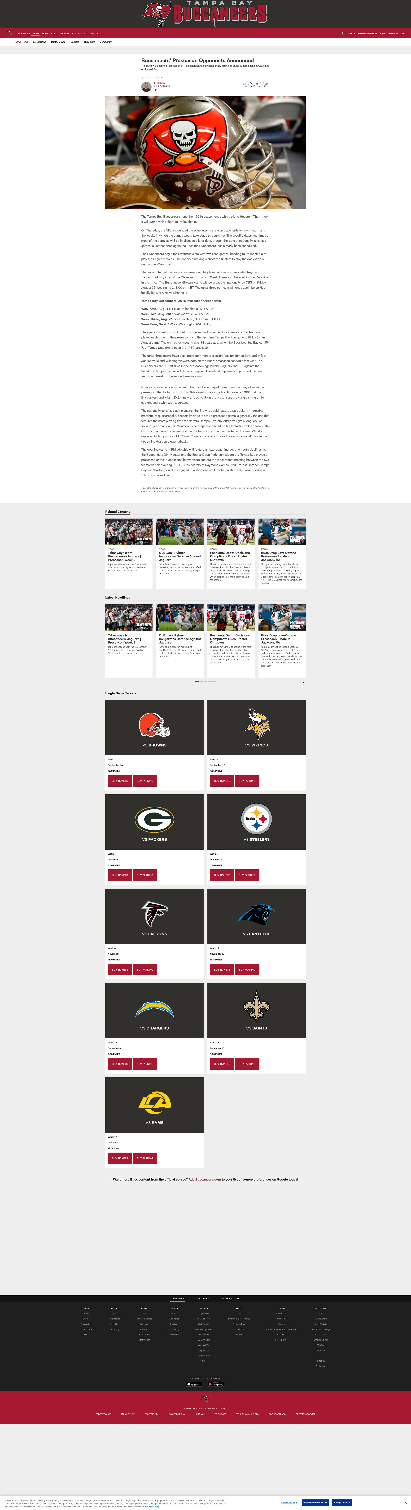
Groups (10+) (203, 1345)
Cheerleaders (173, 1334)
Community (114, 1329)
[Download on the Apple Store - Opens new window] (194, 1384)
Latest (114, 1313)
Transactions (86, 1324)
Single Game (203, 1313)
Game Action (173, 1319)
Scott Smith (159, 83)
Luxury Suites (204, 1340)
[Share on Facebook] (246, 85)
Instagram (321, 1361)
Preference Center (305, 1414)
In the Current (144, 1340)
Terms (203, 1361)
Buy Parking (145, 780)
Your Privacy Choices (247, 1414)
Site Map (200, 1414)
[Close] (405, 1502)
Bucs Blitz (114, 1324)
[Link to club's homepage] (9, 33)
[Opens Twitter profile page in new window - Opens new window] (156, 90)
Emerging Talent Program (239, 1319)
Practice (173, 1324)
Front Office (87, 1329)
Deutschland (321, 1366)
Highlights (144, 1324)
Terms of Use (128, 1414)
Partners (239, 1334)
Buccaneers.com (208, 1179)
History (86, 1334)
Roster (86, 1313)
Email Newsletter (321, 1340)
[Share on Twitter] (252, 85)
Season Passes (203, 1319)
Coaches (86, 1319)
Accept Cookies (342, 1502)
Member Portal (203, 1356)
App (321, 1313)
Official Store (321, 1319)
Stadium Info (281, 1313)
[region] (205, 1503)
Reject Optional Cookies (315, 1502)
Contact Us (239, 1329)
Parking (281, 1324)
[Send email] (258, 85)
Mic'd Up (144, 1329)
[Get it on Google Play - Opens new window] (216, 1386)
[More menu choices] (102, 33)
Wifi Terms (281, 1334)
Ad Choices (220, 1414)
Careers (239, 1313)
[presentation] (304, 682)
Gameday (281, 1319)
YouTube (321, 1345)
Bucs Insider (144, 1334)
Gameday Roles (239, 1324)
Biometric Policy (177, 1414)
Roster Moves (114, 1319)
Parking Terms (281, 1340)
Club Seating (204, 1324)
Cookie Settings (277, 1414)
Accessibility (151, 1414)
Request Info (203, 1350)
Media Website (321, 1324)
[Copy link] (265, 84)
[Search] (343, 33)
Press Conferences (144, 1319)
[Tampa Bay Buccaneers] (205, 1399)
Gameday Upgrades (203, 1329)
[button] (197, 681)
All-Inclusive (204, 1334)
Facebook (321, 1350)
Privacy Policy (103, 1414)
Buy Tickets (120, 780)
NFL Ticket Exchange (321, 1329)
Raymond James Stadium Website (281, 1329)
